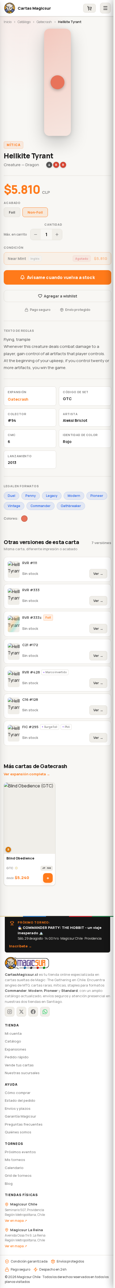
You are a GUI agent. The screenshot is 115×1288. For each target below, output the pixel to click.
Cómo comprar (17, 1092)
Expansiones (15, 1049)
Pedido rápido (17, 1057)
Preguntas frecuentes (24, 1124)
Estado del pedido (20, 1100)
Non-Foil (35, 212)
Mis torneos (15, 1159)
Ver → (98, 573)
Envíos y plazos (17, 1108)
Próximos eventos (20, 1151)
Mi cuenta (13, 1033)
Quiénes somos (18, 1132)
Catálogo (24, 22)
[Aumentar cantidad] (57, 234)
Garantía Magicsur (20, 1116)
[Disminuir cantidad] (35, 234)
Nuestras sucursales (22, 1072)
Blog (9, 1183)
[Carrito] (89, 8)
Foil (12, 212)
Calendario (14, 1167)
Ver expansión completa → (27, 774)
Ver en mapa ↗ (16, 1220)
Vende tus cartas (19, 1065)
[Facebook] (33, 1012)
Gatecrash (44, 22)
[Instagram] (9, 1012)
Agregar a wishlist (60, 296)
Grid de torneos (18, 1175)
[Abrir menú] (105, 8)
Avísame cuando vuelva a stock (61, 277)
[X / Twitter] (21, 1012)
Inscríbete (20, 946)
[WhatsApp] (45, 1012)
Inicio (7, 22)
